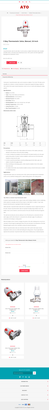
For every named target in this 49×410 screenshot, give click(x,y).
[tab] (24, 73)
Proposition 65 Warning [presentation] (8, 77)
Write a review (6, 44)
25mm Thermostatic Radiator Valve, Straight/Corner (12, 348)
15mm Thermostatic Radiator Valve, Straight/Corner (12, 309)
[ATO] (7, 13)
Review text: (8, 252)
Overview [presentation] (5, 73)
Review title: (8, 247)
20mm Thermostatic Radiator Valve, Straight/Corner (36, 309)
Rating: (24, 265)
